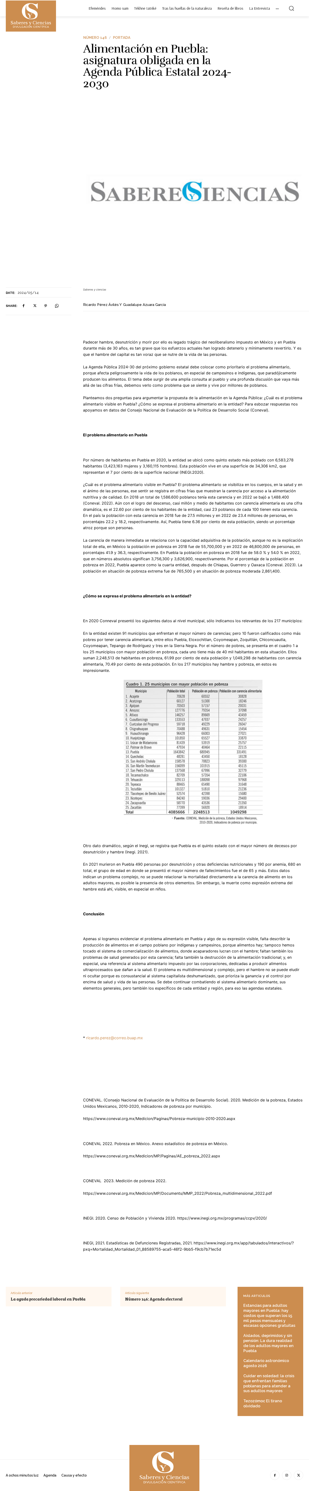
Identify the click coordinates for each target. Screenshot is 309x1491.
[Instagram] (286, 1475)
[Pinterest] (45, 306)
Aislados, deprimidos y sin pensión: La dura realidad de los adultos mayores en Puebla (268, 1343)
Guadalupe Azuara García (144, 305)
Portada (121, 38)
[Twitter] (34, 306)
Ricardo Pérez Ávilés (101, 305)
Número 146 (95, 38)
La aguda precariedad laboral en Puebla (48, 1299)
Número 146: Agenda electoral (154, 1299)
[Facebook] (23, 306)
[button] (291, 8)
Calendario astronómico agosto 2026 (266, 1363)
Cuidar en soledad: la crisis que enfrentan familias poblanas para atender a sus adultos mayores (268, 1383)
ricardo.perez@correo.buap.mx (114, 1037)
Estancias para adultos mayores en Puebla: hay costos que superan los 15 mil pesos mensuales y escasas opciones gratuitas (269, 1315)
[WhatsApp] (57, 306)
